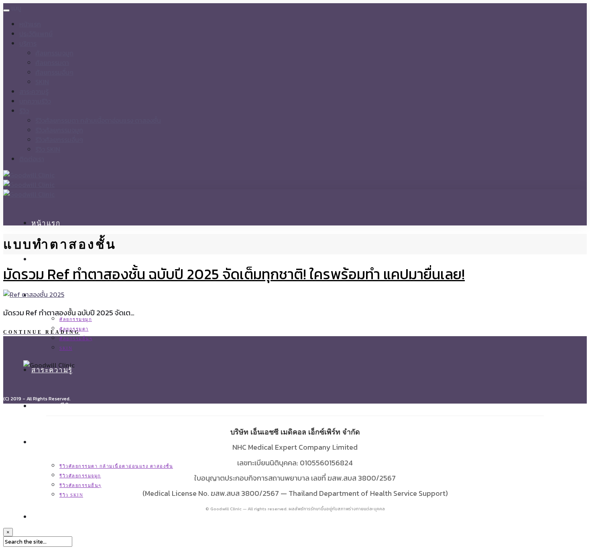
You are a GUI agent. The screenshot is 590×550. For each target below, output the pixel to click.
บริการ (28, 43)
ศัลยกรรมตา (52, 62)
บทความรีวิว (35, 101)
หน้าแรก (30, 24)
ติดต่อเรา (31, 159)
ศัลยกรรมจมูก (54, 53)
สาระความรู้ (34, 91)
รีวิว (24, 111)
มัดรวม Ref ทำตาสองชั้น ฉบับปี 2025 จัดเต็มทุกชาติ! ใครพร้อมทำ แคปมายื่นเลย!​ (234, 274)
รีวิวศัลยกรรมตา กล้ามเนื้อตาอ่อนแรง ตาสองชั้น (98, 120)
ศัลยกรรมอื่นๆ (54, 72)
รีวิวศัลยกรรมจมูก (59, 130)
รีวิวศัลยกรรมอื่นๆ (59, 139)
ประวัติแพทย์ (36, 34)
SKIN (42, 82)
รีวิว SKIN (47, 149)
